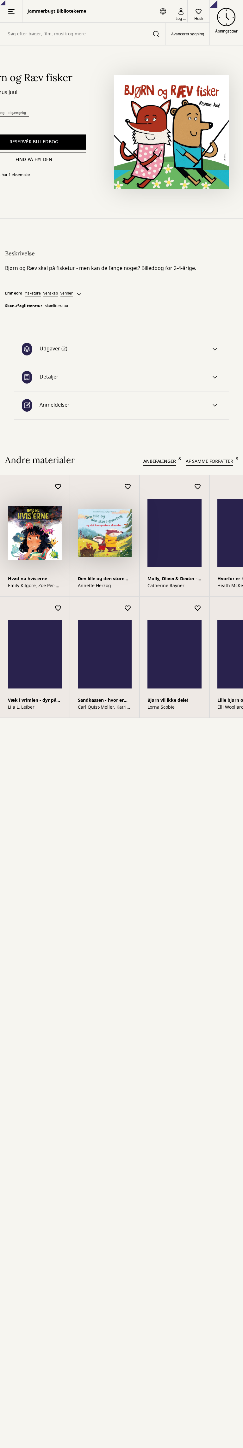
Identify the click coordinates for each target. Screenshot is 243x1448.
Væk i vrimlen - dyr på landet (32, 701)
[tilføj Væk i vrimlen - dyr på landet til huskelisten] (58, 608)
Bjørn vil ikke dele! (167, 700)
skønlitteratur (57, 306)
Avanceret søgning (187, 34)
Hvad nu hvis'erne (27, 578)
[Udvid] (79, 294)
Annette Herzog (94, 585)
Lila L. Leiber (21, 707)
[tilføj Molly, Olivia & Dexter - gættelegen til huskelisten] (198, 487)
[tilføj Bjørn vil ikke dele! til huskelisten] (198, 608)
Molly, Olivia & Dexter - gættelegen (172, 579)
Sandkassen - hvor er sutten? (101, 701)
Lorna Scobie (161, 707)
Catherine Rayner (165, 585)
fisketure (33, 293)
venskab (50, 293)
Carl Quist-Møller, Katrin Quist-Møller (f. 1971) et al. (103, 707)
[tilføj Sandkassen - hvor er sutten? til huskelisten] (128, 608)
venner (66, 293)
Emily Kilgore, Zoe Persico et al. (32, 585)
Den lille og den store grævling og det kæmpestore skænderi (102, 579)
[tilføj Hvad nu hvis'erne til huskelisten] (58, 487)
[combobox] (82, 34)
